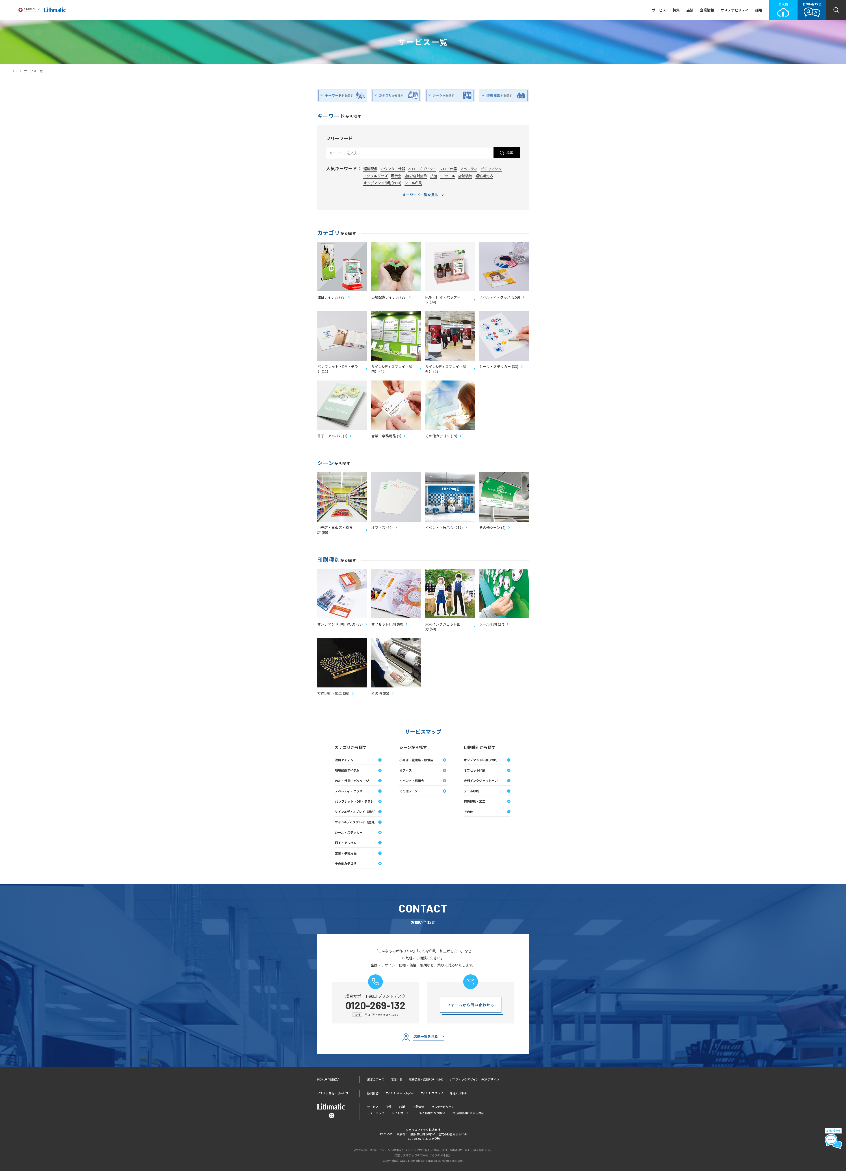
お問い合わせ (812, 4)
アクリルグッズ (375, 175)
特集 (676, 10)
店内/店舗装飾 (415, 175)
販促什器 (396, 1079)
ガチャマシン (491, 168)
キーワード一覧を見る (420, 195)
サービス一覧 (33, 71)
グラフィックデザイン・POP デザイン (474, 1079)
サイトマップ (375, 1113)
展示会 (396, 175)
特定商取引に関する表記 (468, 1113)
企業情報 (707, 10)
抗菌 (433, 175)
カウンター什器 (392, 168)
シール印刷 (413, 182)
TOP (14, 71)
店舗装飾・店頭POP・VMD (426, 1079)
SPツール (447, 175)
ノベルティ (468, 168)
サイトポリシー (402, 1113)
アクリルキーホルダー (399, 1093)
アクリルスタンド (431, 1093)
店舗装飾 (465, 175)
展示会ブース (375, 1079)
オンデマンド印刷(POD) (382, 182)
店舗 (689, 10)
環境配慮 (370, 168)
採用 (758, 10)
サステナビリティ (735, 10)
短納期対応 (484, 175)
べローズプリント (422, 168)
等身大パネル (458, 1093)
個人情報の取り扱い (432, 1113)
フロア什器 (448, 168)
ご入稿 (783, 4)
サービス (659, 10)
